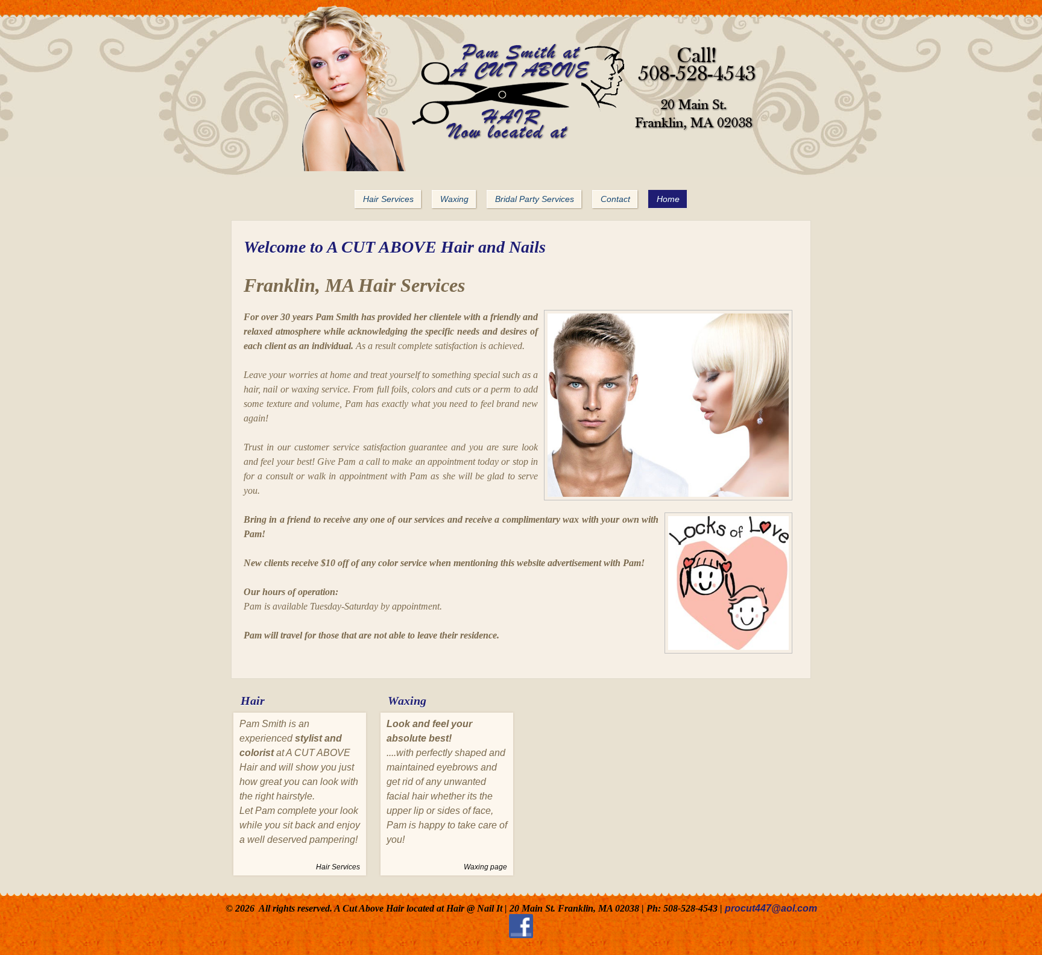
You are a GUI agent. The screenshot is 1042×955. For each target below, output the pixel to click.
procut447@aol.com (771, 908)
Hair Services (338, 867)
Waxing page (485, 867)
